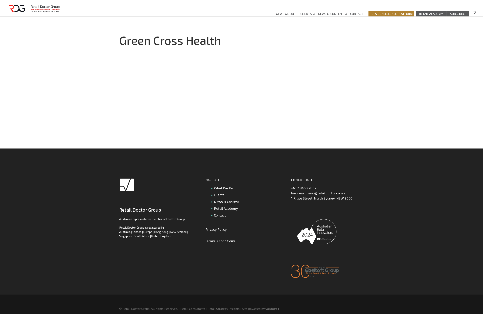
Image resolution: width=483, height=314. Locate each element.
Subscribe (457, 13)
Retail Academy (431, 13)
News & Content (331, 13)
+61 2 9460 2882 (303, 188)
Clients (306, 13)
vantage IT (273, 308)
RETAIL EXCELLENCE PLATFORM (391, 13)
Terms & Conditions (220, 241)
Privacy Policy (216, 229)
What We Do (284, 13)
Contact (356, 13)
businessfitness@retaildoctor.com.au (319, 193)
